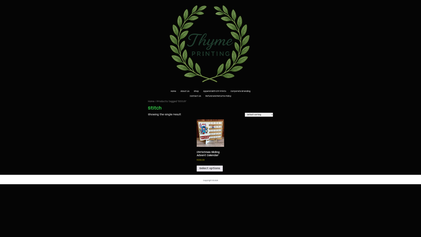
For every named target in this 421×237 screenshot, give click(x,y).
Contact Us (195, 96)
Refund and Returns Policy (218, 96)
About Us (184, 91)
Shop (196, 91)
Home (173, 91)
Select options (209, 168)
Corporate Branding (240, 91)
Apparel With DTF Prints (214, 91)
